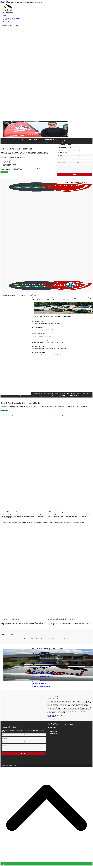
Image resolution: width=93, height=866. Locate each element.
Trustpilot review (51, 716)
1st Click (4, 766)
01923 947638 (32, 140)
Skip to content (4, 1)
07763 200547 (49, 140)
